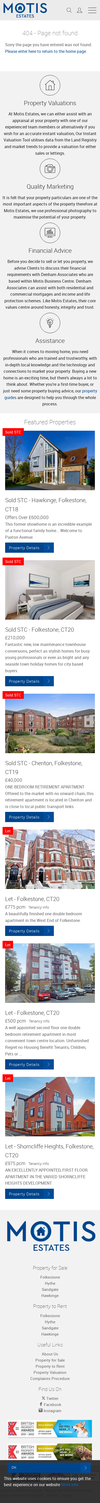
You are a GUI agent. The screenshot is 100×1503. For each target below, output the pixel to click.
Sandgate (50, 1289)
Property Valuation (50, 1372)
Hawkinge (50, 1295)
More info (69, 1484)
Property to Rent (50, 1366)
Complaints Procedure (50, 1378)
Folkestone (50, 1277)
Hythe (50, 1283)
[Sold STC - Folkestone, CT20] (50, 590)
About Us (50, 1353)
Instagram (52, 1410)
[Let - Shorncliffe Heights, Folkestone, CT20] (50, 1106)
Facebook (52, 1404)
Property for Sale (50, 1360)
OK (14, 1467)
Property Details (24, 547)
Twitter (51, 1398)
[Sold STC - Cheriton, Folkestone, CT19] (50, 723)
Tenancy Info (38, 907)
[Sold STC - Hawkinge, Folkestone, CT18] (50, 460)
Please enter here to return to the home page (45, 51)
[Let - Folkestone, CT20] (50, 859)
